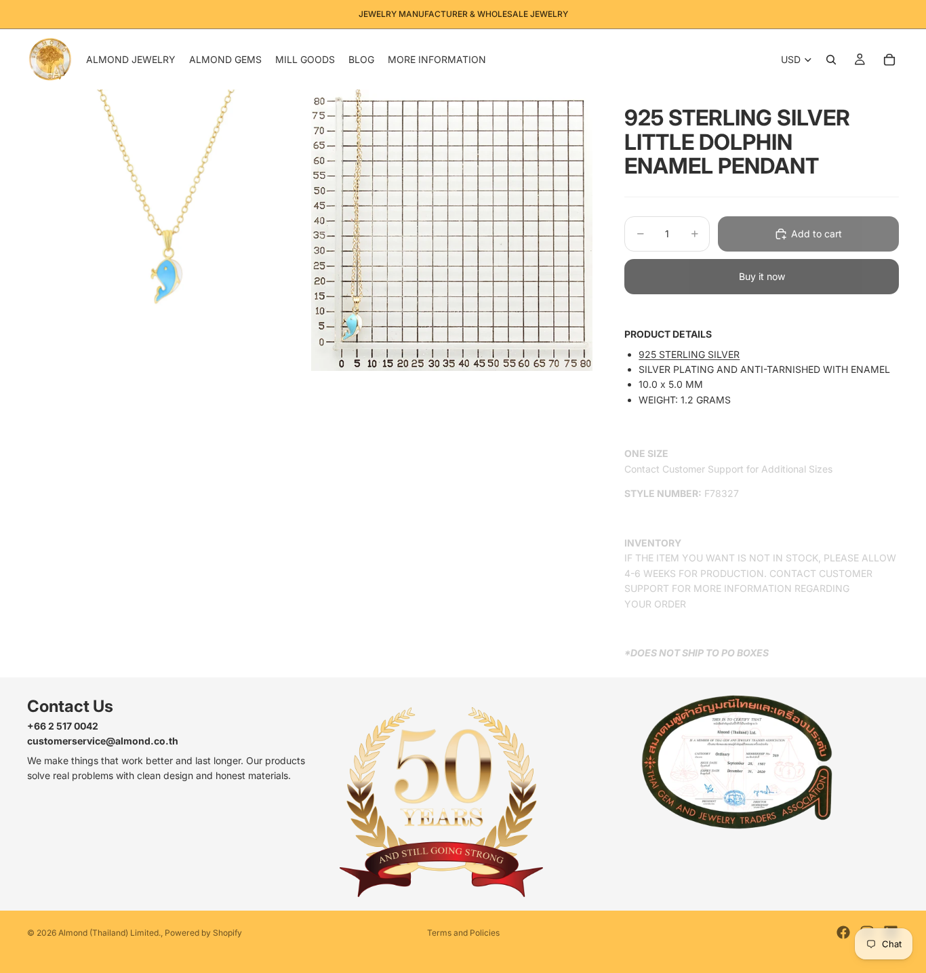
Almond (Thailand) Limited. (109, 933)
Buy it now (762, 276)
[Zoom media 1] (167, 230)
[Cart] (889, 60)
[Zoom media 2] (451, 230)
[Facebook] (843, 932)
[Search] (831, 60)
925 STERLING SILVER (689, 354)
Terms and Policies (463, 933)
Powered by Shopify (203, 933)
